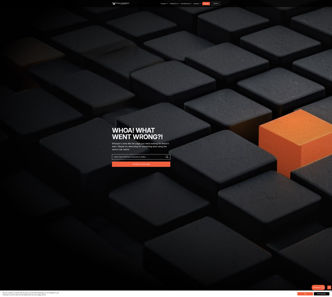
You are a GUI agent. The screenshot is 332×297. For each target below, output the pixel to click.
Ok (305, 293)
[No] (331, 291)
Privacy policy (321, 293)
